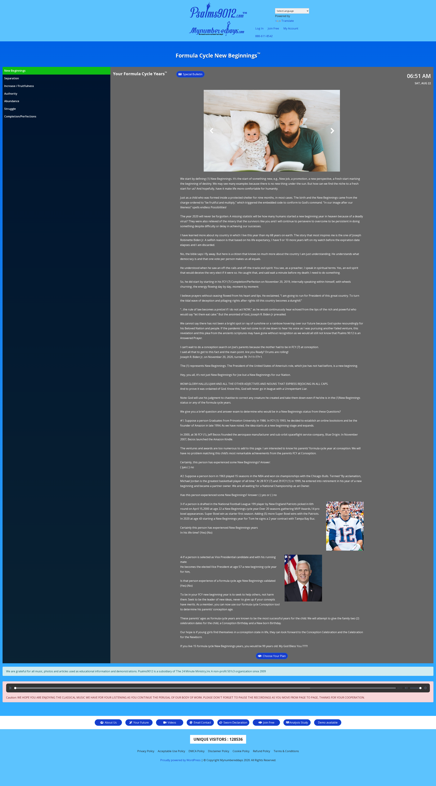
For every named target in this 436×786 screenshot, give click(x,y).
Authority (10, 93)
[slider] (205, 688)
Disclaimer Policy (218, 751)
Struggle (10, 109)
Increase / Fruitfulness (19, 86)
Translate (287, 21)
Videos (171, 722)
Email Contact (202, 722)
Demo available (328, 722)
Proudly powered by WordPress (180, 760)
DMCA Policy (197, 751)
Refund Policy (261, 751)
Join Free (268, 722)
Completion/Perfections (20, 116)
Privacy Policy (145, 751)
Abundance (11, 101)
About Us (110, 722)
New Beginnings (15, 71)
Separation (11, 78)
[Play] (10, 688)
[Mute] (406, 688)
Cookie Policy (241, 751)
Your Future (141, 722)
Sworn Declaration (235, 722)
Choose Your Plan (273, 656)
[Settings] (425, 688)
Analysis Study (299, 722)
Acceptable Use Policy (171, 751)
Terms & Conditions (286, 751)
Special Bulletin (192, 74)
